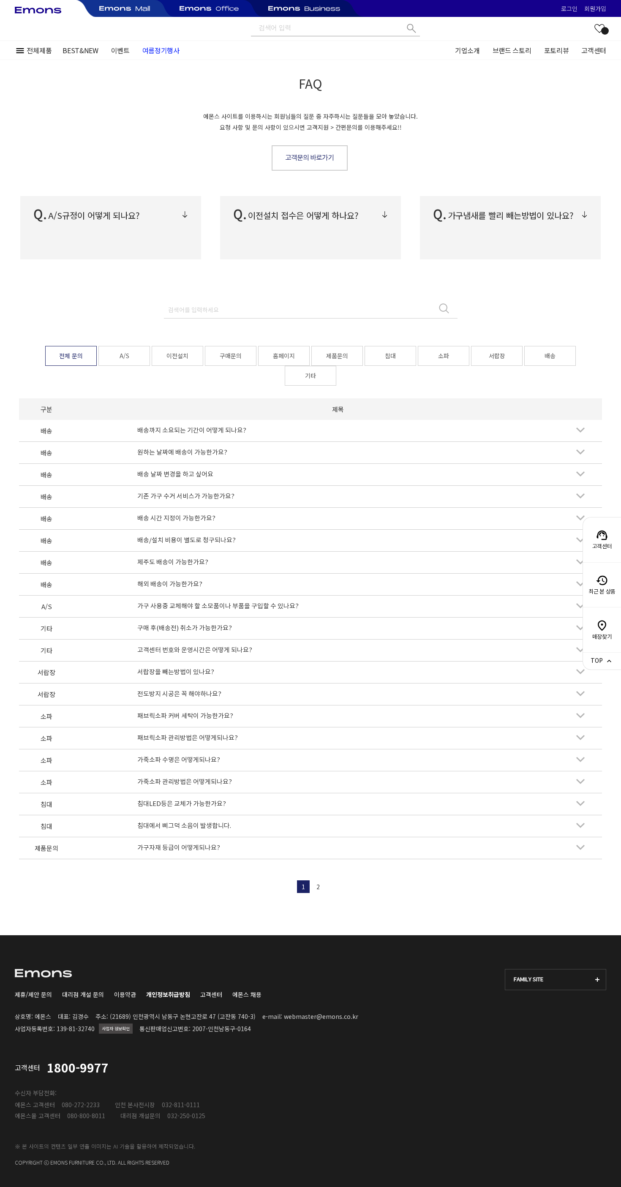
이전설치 (177, 355)
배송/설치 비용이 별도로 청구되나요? (186, 540)
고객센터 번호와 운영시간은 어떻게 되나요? (194, 650)
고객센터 (593, 50)
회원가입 (595, 8)
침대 (390, 355)
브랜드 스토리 (512, 50)
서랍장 (497, 355)
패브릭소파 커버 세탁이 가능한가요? (185, 716)
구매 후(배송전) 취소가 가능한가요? (184, 628)
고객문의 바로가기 (309, 158)
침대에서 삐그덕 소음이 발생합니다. (184, 826)
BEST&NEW (80, 50)
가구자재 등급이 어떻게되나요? (178, 848)
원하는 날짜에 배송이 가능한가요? (182, 452)
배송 (550, 355)
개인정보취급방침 (168, 994)
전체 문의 (71, 355)
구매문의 (231, 355)
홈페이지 (284, 355)
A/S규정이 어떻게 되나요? (94, 215)
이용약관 (125, 994)
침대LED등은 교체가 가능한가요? (181, 804)
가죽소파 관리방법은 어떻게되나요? (184, 782)
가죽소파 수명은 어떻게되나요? (178, 760)
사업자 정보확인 (116, 1028)
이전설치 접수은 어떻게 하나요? (303, 215)
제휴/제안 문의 (33, 994)
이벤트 (120, 50)
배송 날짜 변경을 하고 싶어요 (175, 474)
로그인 (569, 8)
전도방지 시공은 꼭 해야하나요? (179, 694)
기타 (310, 375)
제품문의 (337, 355)
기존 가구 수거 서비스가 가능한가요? (185, 496)
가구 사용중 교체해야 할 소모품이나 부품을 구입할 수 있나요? (218, 606)
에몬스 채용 (246, 994)
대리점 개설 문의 (83, 994)
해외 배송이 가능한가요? (169, 584)
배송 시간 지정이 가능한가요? (176, 518)
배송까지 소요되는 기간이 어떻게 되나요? (191, 430)
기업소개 (467, 50)
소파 (443, 355)
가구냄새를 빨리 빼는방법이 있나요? (511, 215)
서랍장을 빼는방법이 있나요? (175, 672)
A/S (124, 355)
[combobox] (555, 979)
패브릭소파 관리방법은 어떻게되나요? (187, 738)
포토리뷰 (556, 50)
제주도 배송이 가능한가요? (172, 562)
